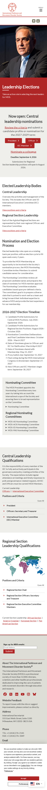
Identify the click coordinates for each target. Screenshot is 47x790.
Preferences (23, 784)
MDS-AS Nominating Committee (22, 421)
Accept (23, 778)
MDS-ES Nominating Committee (22, 427)
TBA (21, 421)
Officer (31, 140)
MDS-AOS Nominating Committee (23, 424)
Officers (6, 491)
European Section (29, 620)
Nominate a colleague (23, 151)
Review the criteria (16, 127)
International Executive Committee (28, 491)
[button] (41, 9)
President (12, 140)
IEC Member (23, 145)
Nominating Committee (18, 406)
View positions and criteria (14, 210)
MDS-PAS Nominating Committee (23, 430)
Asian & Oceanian (11, 620)
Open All (40, 501)
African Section (34, 617)
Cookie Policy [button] (25, 765)
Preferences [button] (9, 771)
